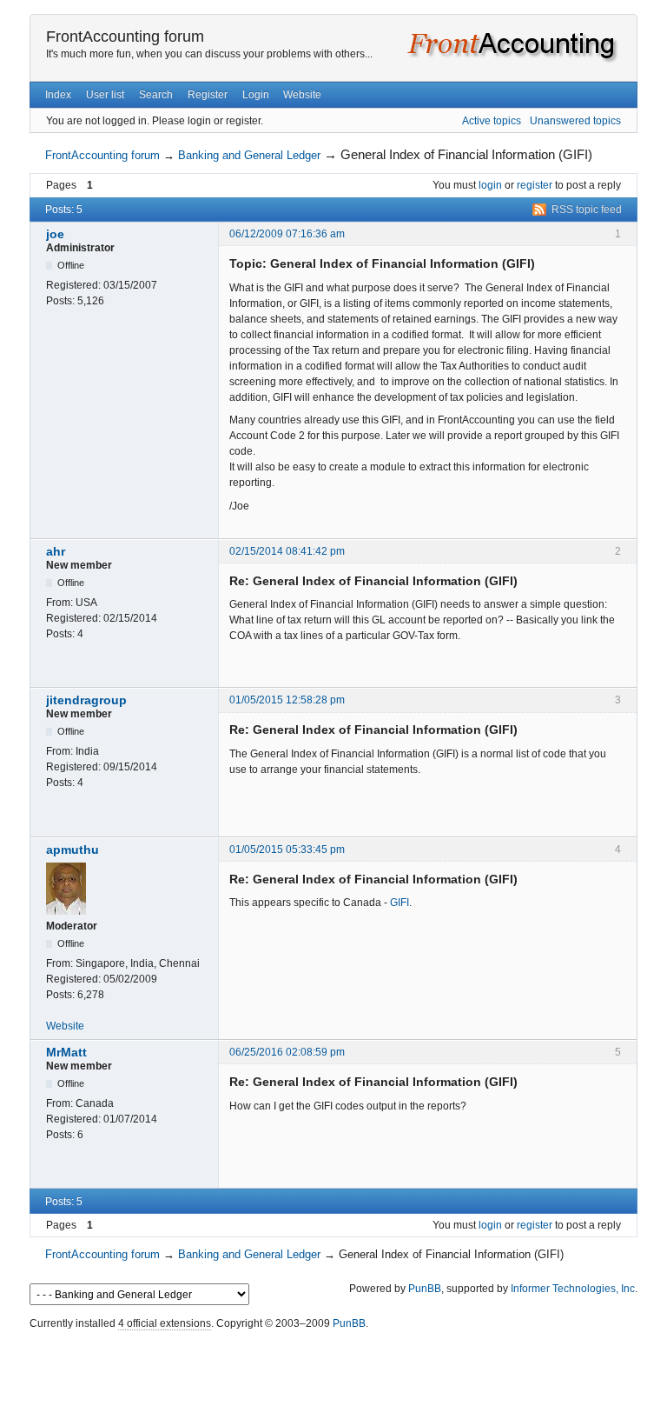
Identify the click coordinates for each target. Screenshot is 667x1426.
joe (55, 234)
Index (58, 95)
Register (208, 95)
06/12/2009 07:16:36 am (287, 234)
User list (105, 95)
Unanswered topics (575, 121)
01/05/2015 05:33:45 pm (287, 849)
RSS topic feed (586, 209)
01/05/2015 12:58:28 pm (287, 700)
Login (255, 95)
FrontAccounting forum (125, 36)
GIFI (399, 902)
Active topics (491, 121)
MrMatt (66, 1052)
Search (156, 95)
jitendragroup (86, 700)
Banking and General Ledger (249, 155)
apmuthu (72, 849)
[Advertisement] (333, 1374)
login (490, 185)
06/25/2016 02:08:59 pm (287, 1052)
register (534, 185)
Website (302, 95)
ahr (55, 551)
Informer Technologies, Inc (573, 1289)
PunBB (424, 1289)
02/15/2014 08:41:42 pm (287, 551)
